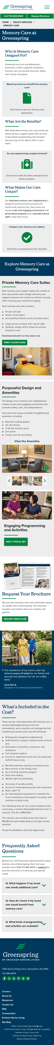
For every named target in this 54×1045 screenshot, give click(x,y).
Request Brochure (40, 16)
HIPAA (13, 1026)
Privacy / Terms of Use (31, 1032)
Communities (8, 1013)
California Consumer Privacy (23, 1036)
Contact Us (7, 1004)
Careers (6, 991)
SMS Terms (37, 1036)
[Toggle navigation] (47, 7)
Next (45, 480)
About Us (6, 996)
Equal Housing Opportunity (27, 1026)
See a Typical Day (16, 541)
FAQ (4, 1009)
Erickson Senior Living (13, 1018)
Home (5, 22)
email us (42, 867)
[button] (23, 7)
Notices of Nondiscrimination (27, 1039)
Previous (9, 480)
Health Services (22, 22)
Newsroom (7, 1000)
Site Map (6, 1022)
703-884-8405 (13, 16)
